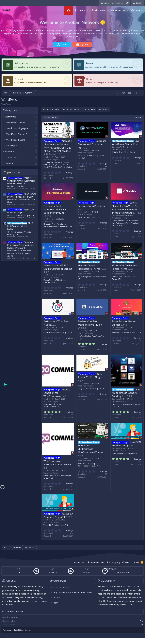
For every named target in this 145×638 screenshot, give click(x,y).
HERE (129, 604)
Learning (9, 163)
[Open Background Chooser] (127, 3)
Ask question (22, 63)
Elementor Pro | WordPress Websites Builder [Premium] (20, 244)
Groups (90, 79)
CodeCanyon (48, 221)
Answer (90, 63)
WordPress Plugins (15, 139)
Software (9, 151)
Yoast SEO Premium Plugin (20, 211)
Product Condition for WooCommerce (21, 179)
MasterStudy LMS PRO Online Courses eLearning (57, 267)
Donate (138, 10)
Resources (120, 10)
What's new (100, 10)
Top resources (12, 172)
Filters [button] (137, 117)
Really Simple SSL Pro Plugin (90, 375)
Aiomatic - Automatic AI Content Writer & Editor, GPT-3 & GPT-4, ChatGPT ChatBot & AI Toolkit (57, 147)
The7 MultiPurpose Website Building (20, 226)
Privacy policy (114, 562)
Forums (81, 10)
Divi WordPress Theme (125, 142)
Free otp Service (62, 587)
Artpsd (57, 597)
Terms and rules (97, 562)
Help (127, 562)
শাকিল (56, 602)
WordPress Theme (15, 122)
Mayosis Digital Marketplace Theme (89, 267)
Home (68, 10)
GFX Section (11, 157)
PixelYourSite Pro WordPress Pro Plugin (21, 195)
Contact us (20, 79)
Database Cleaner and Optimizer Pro (92, 144)
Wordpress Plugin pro (17, 128)
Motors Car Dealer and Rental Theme (124, 267)
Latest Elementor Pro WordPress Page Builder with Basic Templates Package (126, 207)
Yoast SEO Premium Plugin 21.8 (58, 515)
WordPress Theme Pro (17, 134)
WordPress (10, 116)
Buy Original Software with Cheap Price (73, 592)
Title (49, 117)
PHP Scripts (11, 145)
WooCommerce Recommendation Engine (57, 462)
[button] (87, 10)
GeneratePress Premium (91, 206)
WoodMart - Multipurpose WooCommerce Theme (90, 449)
